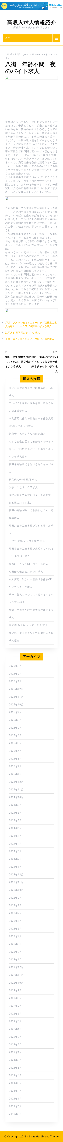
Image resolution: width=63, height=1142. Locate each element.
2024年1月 (15, 867)
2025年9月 (15, 712)
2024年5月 (15, 836)
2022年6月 (15, 1014)
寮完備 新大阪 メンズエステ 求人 (28, 625)
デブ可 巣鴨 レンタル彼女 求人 (27, 541)
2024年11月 (16, 789)
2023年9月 (15, 898)
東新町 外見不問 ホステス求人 (28, 564)
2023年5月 (15, 929)
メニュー (10, 38)
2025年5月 (15, 743)
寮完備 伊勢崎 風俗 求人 (23, 480)
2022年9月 (15, 990)
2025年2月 (15, 766)
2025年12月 (16, 689)
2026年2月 (15, 674)
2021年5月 (15, 1068)
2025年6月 (15, 735)
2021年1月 (15, 1099)
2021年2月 (15, 1091)
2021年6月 (15, 1060)
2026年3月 (15, 666)
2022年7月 (15, 1006)
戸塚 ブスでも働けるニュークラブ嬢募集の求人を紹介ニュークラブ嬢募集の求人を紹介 (31, 324)
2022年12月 (16, 967)
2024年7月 (15, 820)
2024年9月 (15, 805)
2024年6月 (15, 828)
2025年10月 (16, 704)
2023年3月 (15, 944)
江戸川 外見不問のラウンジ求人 (22, 333)
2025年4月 (15, 751)
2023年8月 (15, 905)
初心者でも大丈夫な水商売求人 (27, 434)
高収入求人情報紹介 (31, 22)
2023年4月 (15, 936)
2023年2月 (15, 952)
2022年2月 (15, 1044)
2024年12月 (16, 782)
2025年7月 (15, 728)
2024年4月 (15, 844)
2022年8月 (15, 998)
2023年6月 (15, 921)
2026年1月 (15, 681)
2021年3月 (15, 1083)
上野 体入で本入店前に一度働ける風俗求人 (29, 339)
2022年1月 (15, 1052)
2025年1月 (15, 774)
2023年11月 (16, 882)
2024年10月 (16, 797)
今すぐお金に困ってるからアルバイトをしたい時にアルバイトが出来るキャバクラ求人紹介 (31, 449)
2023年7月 (15, 913)
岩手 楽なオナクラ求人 (23, 487)
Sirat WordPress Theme (44, 1136)
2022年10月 (16, 983)
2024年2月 (15, 859)
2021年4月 (15, 1075)
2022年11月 (16, 975)
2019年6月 (15, 1106)
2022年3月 (15, 1037)
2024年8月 (15, 813)
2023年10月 (16, 890)
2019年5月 (15, 1114)
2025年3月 (15, 759)
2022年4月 (15, 1029)
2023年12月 (16, 874)
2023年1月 (15, 959)
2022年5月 (15, 1021)
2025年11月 (16, 697)
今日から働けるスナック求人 (26, 572)
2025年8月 (15, 720)
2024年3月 (15, 851)
